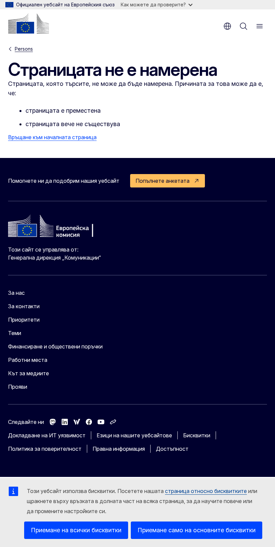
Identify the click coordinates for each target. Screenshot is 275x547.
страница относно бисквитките (206, 491)
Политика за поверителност (44, 448)
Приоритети (24, 319)
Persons (24, 49)
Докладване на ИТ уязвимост (47, 435)
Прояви (17, 386)
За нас (16, 292)
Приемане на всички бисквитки (76, 530)
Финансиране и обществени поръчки (55, 346)
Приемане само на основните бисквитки (197, 530)
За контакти (24, 306)
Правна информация (119, 448)
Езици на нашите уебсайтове (134, 435)
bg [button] (227, 26)
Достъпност (172, 448)
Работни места (27, 360)
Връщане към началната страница (52, 137)
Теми (14, 333)
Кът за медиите (28, 373)
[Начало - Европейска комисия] (28, 23)
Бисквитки (196, 435)
